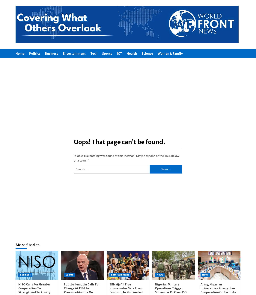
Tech (93, 53)
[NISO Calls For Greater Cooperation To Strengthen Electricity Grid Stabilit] (37, 265)
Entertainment (74, 53)
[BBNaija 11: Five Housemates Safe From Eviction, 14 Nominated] (128, 265)
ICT (119, 53)
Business (51, 53)
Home (20, 53)
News (160, 274)
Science (147, 53)
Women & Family (170, 53)
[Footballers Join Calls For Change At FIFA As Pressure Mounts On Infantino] (82, 265)
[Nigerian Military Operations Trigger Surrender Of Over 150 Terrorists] (173, 265)
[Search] (238, 53)
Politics (34, 53)
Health (132, 53)
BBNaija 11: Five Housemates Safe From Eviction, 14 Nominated (126, 288)
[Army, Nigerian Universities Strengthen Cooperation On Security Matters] (219, 265)
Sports (107, 53)
